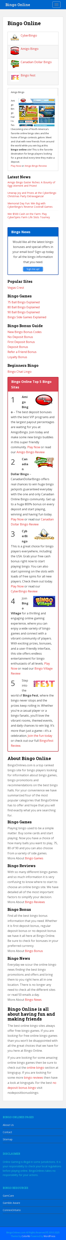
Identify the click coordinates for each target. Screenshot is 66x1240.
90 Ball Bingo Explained (24, 312)
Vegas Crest (16, 288)
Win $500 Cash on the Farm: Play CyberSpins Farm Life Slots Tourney (29, 215)
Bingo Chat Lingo (20, 372)
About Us (8, 1125)
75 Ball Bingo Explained (24, 302)
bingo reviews (33, 1078)
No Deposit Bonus (20, 337)
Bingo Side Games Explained (27, 317)
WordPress (49, 1236)
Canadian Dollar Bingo (36, 62)
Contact (7, 1132)
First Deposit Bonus (21, 342)
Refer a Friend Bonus (22, 352)
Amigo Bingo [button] (17, 92)
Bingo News (33, 1000)
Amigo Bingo (29, 49)
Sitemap (7, 1139)
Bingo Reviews (35, 902)
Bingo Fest (28, 75)
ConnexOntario (12, 1210)
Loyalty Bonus (17, 357)
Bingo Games (34, 858)
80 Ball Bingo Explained (24, 307)
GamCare (8, 1195)
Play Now (16, 165)
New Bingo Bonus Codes (25, 332)
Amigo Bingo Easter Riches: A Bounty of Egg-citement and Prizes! (31, 184)
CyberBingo (29, 35)
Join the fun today (40, 736)
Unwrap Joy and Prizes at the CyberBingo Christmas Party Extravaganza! (32, 194)
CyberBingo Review (24, 591)
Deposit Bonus (18, 347)
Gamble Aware (11, 1203)
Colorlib (26, 1236)
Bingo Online (18, 4)
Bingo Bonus (34, 951)
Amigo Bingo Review (36, 165)
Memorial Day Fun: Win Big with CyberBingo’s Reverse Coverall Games (30, 205)
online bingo (35, 1068)
